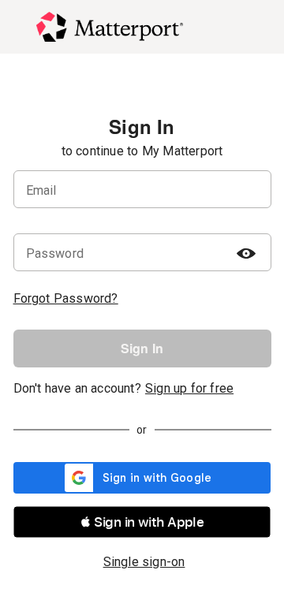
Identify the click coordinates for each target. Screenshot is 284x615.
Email (41, 190)
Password (55, 253)
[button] (142, 522)
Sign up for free (189, 388)
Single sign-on (144, 561)
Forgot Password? (65, 298)
